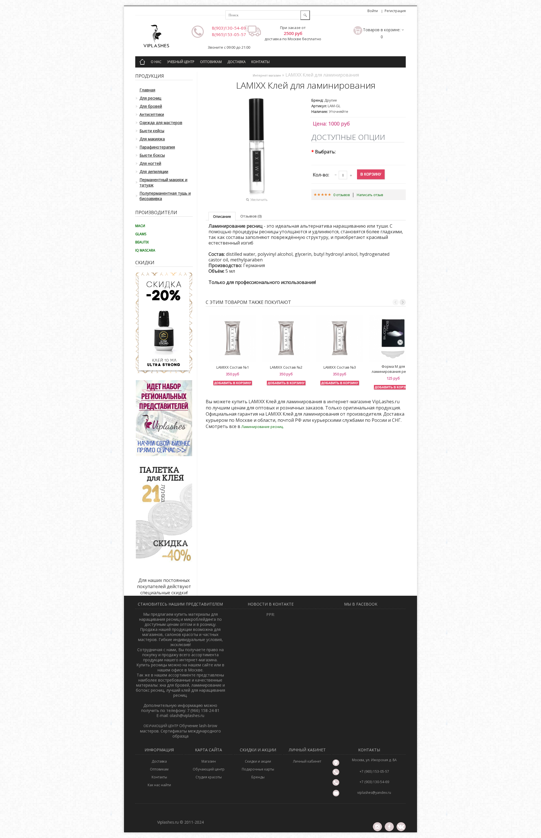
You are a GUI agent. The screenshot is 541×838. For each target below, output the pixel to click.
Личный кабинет (307, 761)
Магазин (208, 761)
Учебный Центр (180, 61)
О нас (156, 61)
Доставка (236, 61)
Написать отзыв (370, 194)
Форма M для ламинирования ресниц (393, 369)
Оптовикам (211, 61)
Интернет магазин (267, 75)
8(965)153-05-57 (229, 34)
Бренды (258, 777)
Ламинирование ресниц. (262, 426)
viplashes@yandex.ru (374, 792)
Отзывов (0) (250, 216)
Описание (222, 216)
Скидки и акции (258, 761)
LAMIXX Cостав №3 (339, 367)
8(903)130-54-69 (229, 28)
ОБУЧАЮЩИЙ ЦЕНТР (161, 725)
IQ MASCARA (145, 250)
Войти (372, 10)
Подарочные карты (258, 769)
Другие (330, 100)
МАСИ (140, 225)
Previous (396, 302)
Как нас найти (159, 785)
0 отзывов (341, 194)
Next (403, 302)
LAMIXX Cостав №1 (232, 367)
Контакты (260, 61)
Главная (147, 90)
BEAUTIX (142, 242)
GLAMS (140, 234)
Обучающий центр (209, 769)
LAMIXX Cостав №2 (286, 367)
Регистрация (395, 10)
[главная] (142, 61)
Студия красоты (209, 777)
